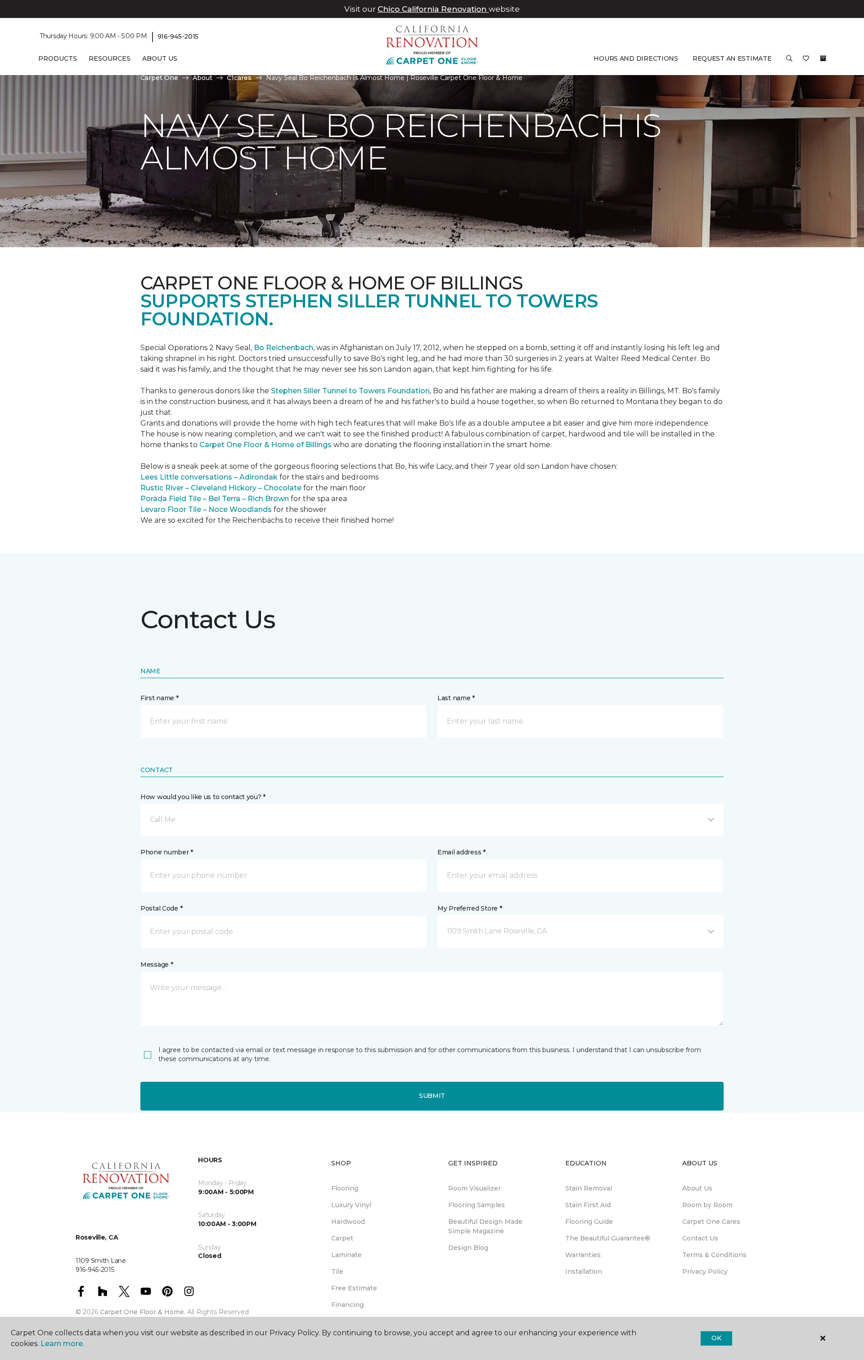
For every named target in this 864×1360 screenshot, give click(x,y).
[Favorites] (805, 61)
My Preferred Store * (469, 908)
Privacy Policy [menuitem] (705, 1271)
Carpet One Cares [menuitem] (711, 1222)
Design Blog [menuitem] (468, 1248)
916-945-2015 (178, 36)
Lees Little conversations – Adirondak (209, 477)
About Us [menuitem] (697, 1188)
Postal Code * (161, 908)
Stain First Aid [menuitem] (588, 1205)
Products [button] (57, 58)
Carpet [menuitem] (342, 1238)
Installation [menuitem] (583, 1271)
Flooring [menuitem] (344, 1188)
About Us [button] (159, 58)
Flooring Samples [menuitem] (476, 1205)
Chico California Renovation (433, 8)
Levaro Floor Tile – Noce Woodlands (206, 509)
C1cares (239, 78)
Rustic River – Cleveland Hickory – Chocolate (221, 488)
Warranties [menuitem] (583, 1255)
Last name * (456, 698)
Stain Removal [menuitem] (588, 1188)
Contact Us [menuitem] (700, 1238)
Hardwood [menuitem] (348, 1222)
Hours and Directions (636, 58)
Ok (716, 1338)
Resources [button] (109, 58)
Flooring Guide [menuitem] (589, 1222)
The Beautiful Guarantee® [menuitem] (607, 1238)
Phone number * (166, 852)
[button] (789, 61)
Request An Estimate (732, 58)
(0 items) (823, 58)
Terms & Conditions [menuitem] (714, 1255)
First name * (159, 698)
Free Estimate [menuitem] (354, 1288)
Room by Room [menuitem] (707, 1205)
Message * (156, 964)
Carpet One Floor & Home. (142, 1312)
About (202, 78)
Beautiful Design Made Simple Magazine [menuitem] (485, 1226)
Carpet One (159, 78)
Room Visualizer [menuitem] (474, 1188)
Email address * (461, 852)
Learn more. (62, 1343)
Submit (432, 1096)
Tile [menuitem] (337, 1271)
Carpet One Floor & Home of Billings (265, 444)
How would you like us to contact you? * (203, 797)
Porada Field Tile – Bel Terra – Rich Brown (214, 498)
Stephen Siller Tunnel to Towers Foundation (350, 391)
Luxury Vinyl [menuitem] (351, 1205)
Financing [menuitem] (347, 1305)
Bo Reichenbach (283, 347)
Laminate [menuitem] (346, 1255)
